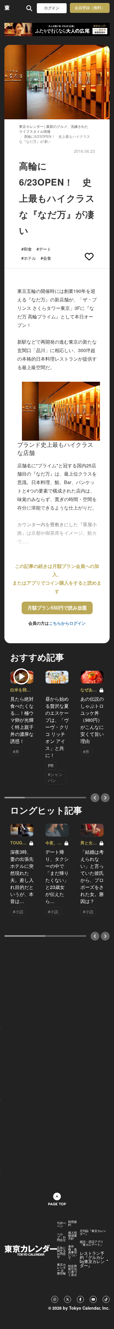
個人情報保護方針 (72, 1235)
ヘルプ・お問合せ (61, 1237)
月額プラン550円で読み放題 (57, 607)
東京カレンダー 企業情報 (61, 1269)
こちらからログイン (67, 623)
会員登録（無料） (90, 8)
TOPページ (61, 1225)
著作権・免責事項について (72, 1252)
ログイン (51, 8)
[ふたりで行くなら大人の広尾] (57, 29)
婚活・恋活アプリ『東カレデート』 (91, 1243)
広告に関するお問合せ (61, 1252)
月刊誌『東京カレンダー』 (93, 1232)
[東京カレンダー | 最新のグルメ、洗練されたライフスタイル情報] (7, 8)
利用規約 (72, 1223)
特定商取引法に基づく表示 (72, 1270)
